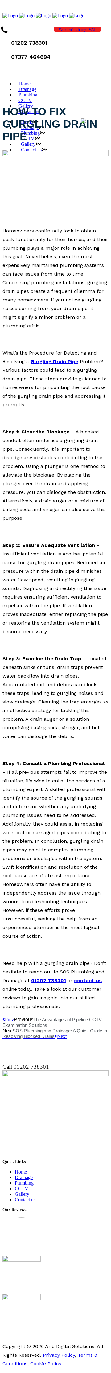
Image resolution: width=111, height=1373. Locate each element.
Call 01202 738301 (25, 1067)
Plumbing (24, 1183)
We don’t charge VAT (77, 29)
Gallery (22, 1194)
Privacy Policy (59, 1355)
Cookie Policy (45, 1364)
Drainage (24, 1177)
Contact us (25, 1199)
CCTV (21, 1188)
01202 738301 (48, 980)
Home (21, 1171)
